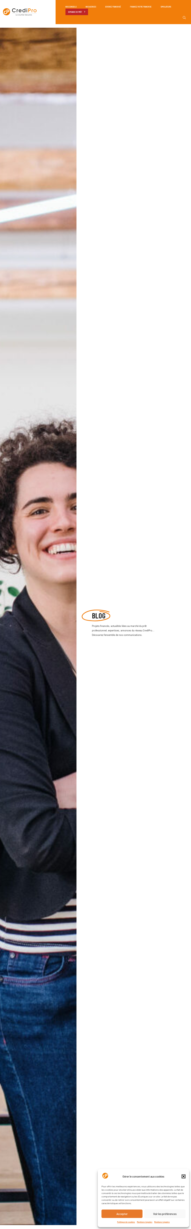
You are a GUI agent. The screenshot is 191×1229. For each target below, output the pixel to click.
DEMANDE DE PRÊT (75, 11)
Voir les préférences (165, 1214)
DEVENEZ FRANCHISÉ (113, 6)
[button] (183, 1176)
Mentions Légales (144, 1222)
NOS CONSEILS (70, 6)
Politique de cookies (126, 1222)
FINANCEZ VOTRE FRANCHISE (140, 6)
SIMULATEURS (166, 6)
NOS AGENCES (91, 6)
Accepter (122, 1214)
